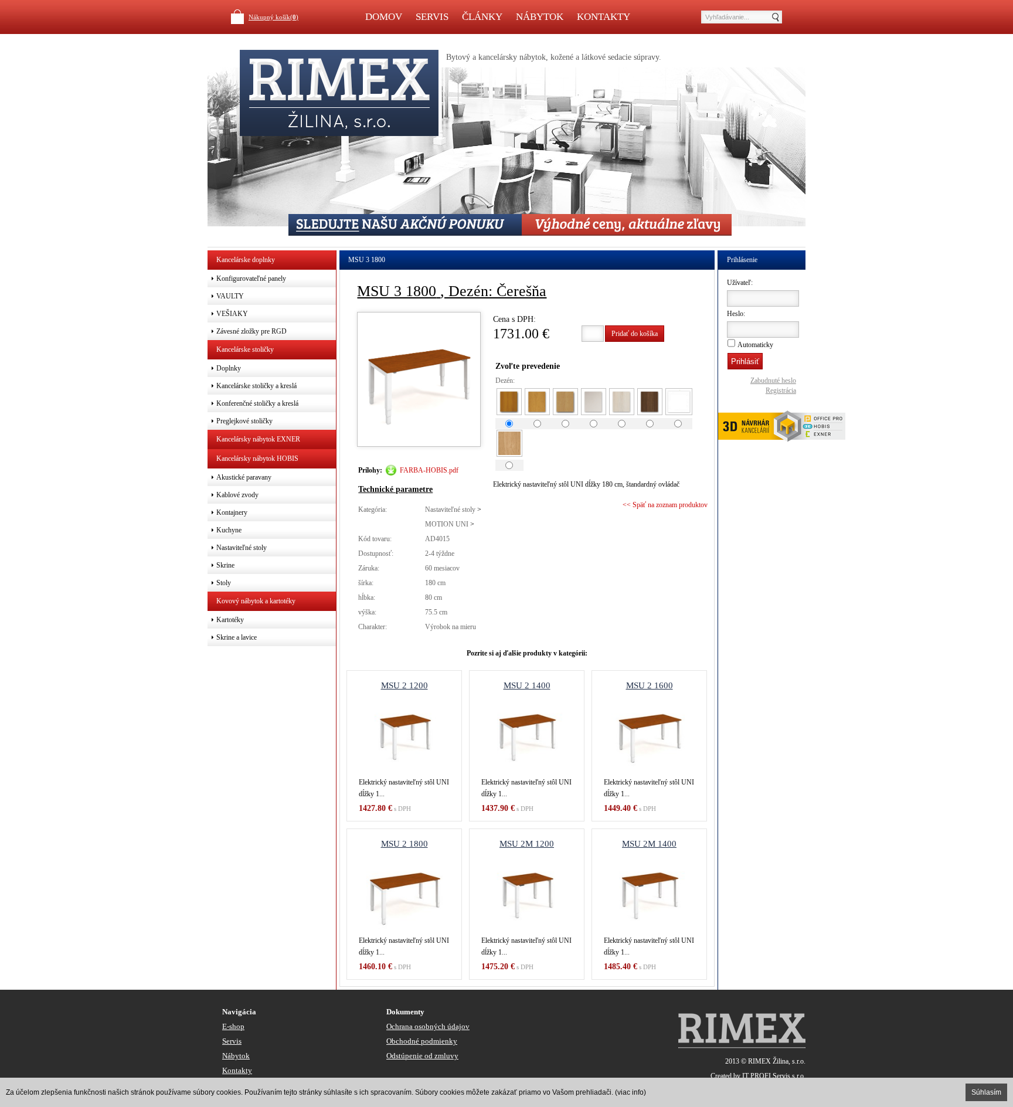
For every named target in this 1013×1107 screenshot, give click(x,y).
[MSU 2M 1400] (649, 893)
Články (482, 16)
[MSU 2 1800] (404, 893)
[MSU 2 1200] (404, 735)
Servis (432, 16)
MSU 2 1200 (404, 685)
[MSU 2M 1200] (527, 893)
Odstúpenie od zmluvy (422, 1055)
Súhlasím (986, 1092)
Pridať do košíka (634, 334)
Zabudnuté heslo (773, 380)
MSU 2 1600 (649, 685)
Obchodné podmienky (421, 1041)
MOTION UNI (446, 524)
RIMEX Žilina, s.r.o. (776, 1061)
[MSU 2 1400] (527, 735)
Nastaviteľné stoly (450, 509)
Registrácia (781, 390)
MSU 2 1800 (404, 843)
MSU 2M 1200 (526, 843)
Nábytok (539, 16)
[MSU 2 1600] (649, 735)
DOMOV (383, 16)
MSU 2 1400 (527, 685)
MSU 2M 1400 (649, 843)
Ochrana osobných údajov (428, 1026)
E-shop (233, 1026)
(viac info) (630, 1092)
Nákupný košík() (273, 17)
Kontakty (603, 16)
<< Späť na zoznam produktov (665, 505)
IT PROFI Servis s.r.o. (773, 1076)
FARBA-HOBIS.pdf (429, 470)
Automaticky (755, 345)
